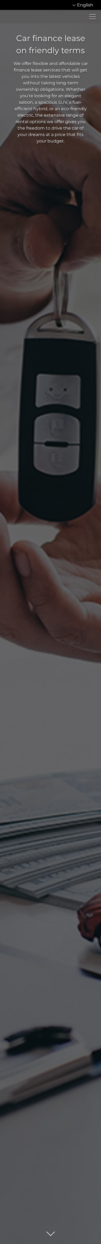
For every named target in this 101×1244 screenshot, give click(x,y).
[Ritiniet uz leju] (50, 1232)
